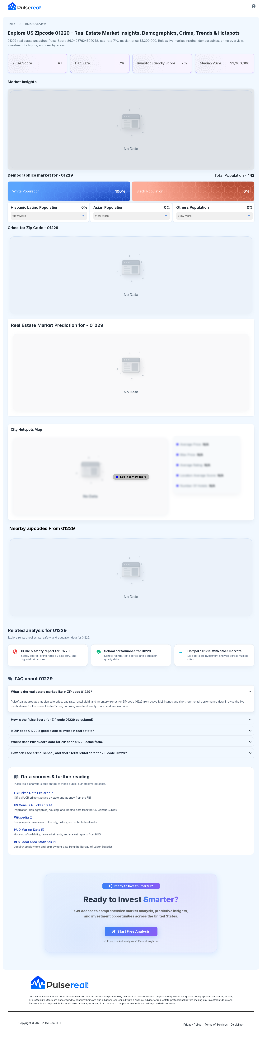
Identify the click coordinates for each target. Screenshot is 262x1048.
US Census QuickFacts (31, 805)
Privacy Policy (192, 1024)
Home (11, 23)
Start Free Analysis (133, 931)
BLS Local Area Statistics (33, 842)
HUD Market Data (27, 830)
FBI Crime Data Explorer (32, 793)
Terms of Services (216, 1024)
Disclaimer (237, 1024)
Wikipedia (21, 817)
